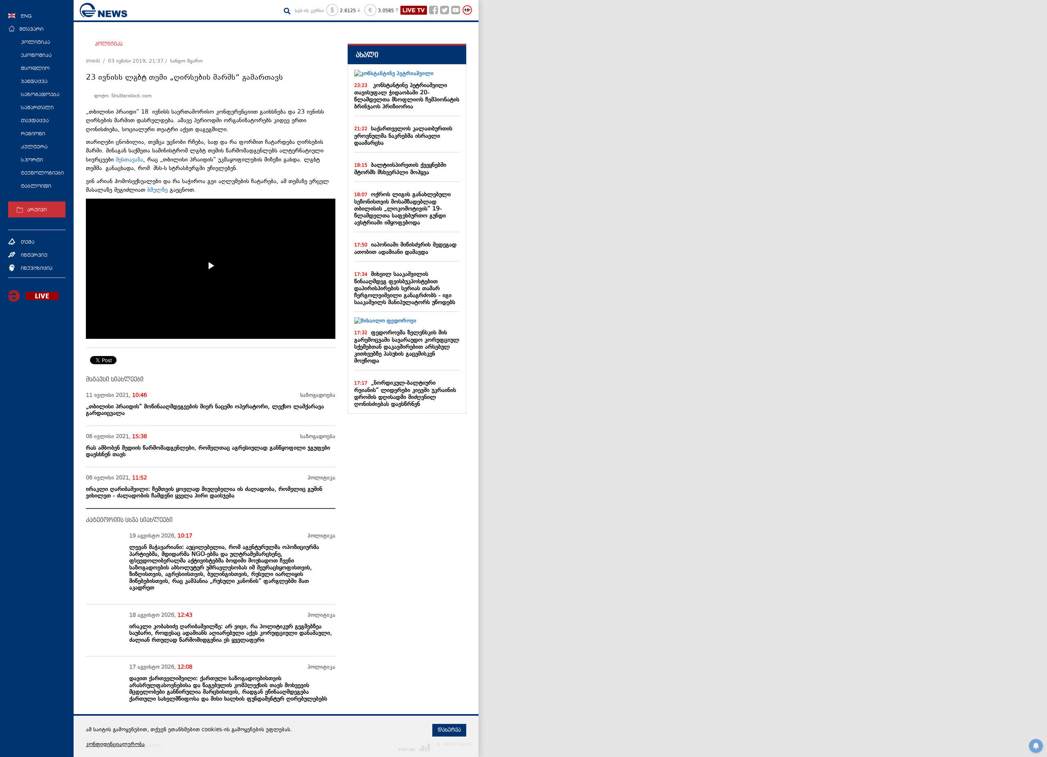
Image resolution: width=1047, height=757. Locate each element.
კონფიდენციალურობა (115, 745)
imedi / (97, 61)
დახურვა (449, 730)
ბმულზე (157, 190)
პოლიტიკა (109, 44)
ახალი (367, 55)
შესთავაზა (129, 160)
